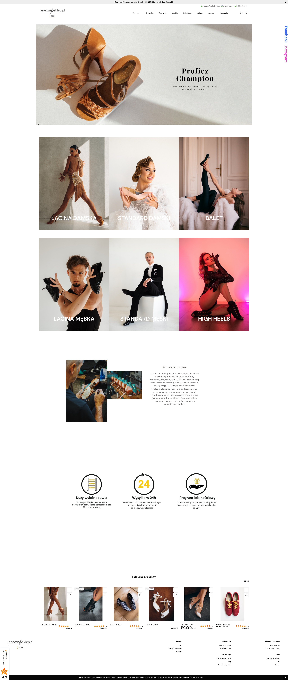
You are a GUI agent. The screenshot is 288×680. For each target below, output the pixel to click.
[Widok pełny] (248, 581)
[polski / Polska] (240, 6)
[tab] (44, 124)
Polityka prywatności (224, 659)
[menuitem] (136, 13)
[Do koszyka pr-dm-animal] (140, 590)
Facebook (286, 34)
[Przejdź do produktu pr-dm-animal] (126, 605)
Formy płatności (274, 645)
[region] (144, 74)
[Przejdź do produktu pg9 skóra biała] (161, 605)
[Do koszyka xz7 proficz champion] (69, 590)
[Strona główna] (84, 12)
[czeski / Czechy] (227, 6)
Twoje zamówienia (225, 645)
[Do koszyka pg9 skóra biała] (175, 590)
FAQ (180, 645)
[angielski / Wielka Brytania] (210, 6)
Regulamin (178, 652)
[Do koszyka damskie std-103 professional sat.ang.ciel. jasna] (211, 590)
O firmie (277, 665)
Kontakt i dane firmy (273, 659)
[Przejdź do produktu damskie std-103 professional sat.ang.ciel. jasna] (197, 605)
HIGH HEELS (214, 318)
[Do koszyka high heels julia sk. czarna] (104, 590)
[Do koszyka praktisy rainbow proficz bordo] (246, 590)
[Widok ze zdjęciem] (245, 581)
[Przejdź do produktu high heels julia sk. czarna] (91, 605)
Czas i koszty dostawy (272, 648)
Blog (229, 662)
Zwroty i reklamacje (174, 648)
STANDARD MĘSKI (144, 318)
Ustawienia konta (225, 648)
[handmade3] (144, 74)
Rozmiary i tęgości (224, 665)
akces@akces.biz (167, 2)
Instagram (286, 54)
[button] (38, 124)
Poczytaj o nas (174, 367)
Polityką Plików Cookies (131, 677)
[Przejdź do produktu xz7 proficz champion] (55, 605)
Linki (278, 662)
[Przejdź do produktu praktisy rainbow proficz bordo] (232, 605)
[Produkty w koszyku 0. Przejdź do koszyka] (236, 13)
